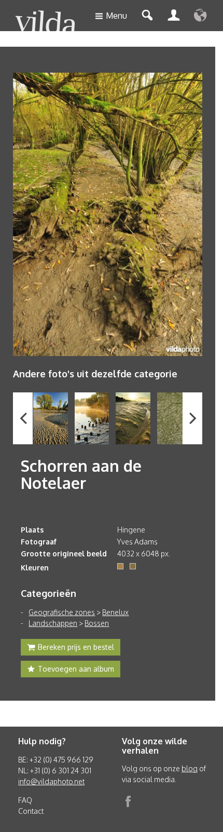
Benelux (115, 612)
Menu (116, 15)
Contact (31, 811)
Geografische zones (62, 612)
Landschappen (53, 623)
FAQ (25, 800)
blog (190, 768)
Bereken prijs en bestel (76, 647)
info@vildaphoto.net (51, 781)
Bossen (97, 623)
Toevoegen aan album (76, 668)
